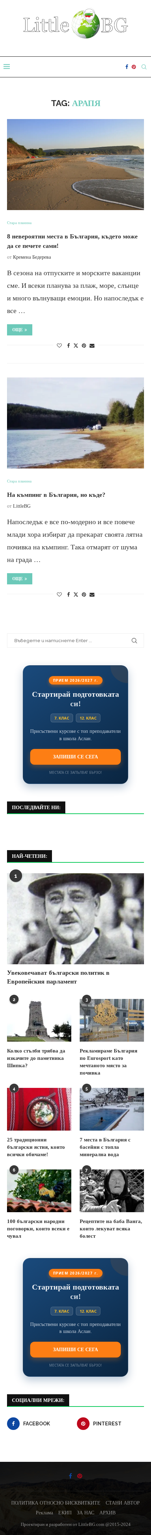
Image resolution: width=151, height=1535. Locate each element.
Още (17, 329)
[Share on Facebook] (68, 346)
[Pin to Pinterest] (84, 346)
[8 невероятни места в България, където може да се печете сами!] (75, 164)
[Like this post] (59, 346)
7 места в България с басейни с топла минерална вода (105, 1147)
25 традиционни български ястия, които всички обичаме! (36, 1147)
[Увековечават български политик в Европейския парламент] (75, 918)
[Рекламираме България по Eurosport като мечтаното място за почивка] (112, 1020)
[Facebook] (126, 67)
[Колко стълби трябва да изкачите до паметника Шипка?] (39, 1020)
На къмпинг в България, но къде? (56, 494)
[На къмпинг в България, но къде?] (75, 422)
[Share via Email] (92, 346)
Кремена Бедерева (32, 257)
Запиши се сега (75, 756)
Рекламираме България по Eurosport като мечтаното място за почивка (108, 1062)
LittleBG (22, 506)
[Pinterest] (134, 67)
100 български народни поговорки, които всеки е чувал (38, 1228)
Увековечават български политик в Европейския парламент (58, 977)
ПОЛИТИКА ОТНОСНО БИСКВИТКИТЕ (55, 1503)
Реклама (44, 1512)
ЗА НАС (85, 1512)
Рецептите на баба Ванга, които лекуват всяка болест (111, 1228)
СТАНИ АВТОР (123, 1503)
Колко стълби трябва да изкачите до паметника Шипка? (36, 1058)
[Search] (143, 67)
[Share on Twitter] (75, 345)
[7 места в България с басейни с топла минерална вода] (112, 1109)
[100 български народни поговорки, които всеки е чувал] (39, 1190)
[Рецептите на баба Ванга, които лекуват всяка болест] (112, 1190)
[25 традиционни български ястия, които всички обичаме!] (39, 1109)
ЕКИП (65, 1512)
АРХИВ (107, 1512)
